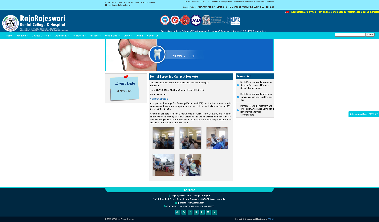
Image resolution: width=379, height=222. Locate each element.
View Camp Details (159, 99)
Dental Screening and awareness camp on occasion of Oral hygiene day (256, 97)
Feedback (270, 2)
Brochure (214, 2)
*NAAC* (202, 6)
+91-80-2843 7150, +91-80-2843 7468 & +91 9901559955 (131, 3)
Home (9, 35)
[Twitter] (214, 212)
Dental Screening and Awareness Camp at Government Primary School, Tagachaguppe (256, 85)
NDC (207, 2)
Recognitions (226, 2)
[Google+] (177, 212)
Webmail (193, 7)
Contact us (152, 35)
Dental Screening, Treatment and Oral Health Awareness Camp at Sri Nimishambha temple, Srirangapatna (257, 110)
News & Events (112, 35)
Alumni (139, 35)
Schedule (249, 2)
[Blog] (184, 212)
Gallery (127, 35)
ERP (185, 2)
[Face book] (190, 212)
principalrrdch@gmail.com (119, 5)
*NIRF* (211, 6)
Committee (237, 2)
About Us (21, 35)
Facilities (94, 35)
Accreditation (197, 2)
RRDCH (271, 219)
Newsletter (260, 2)
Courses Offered (40, 35)
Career (185, 7)
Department (61, 35)
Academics (78, 35)
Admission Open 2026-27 (364, 114)
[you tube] (196, 212)
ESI (189, 2)
